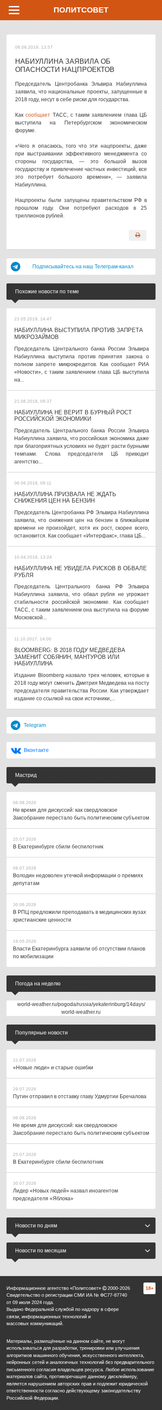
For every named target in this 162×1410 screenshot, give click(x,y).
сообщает (37, 115)
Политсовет (81, 10)
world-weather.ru (81, 1012)
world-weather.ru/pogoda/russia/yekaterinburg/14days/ (81, 1004)
